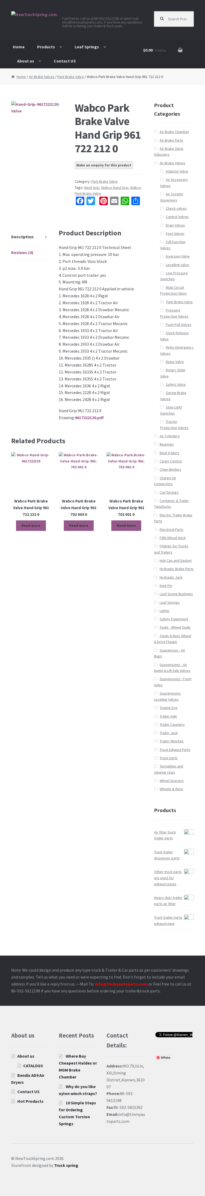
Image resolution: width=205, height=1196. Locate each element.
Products (46, 46)
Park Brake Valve (70, 76)
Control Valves (177, 216)
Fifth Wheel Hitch (173, 537)
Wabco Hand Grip (114, 187)
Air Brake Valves (41, 76)
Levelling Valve (177, 264)
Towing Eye (169, 707)
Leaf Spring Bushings (176, 593)
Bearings (167, 444)
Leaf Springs (87, 46)
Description (22, 236)
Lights (164, 610)
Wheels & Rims (171, 788)
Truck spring (66, 1165)
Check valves (176, 208)
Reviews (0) (22, 252)
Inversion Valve (178, 256)
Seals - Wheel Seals (175, 627)
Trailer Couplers (172, 724)
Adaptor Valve (177, 171)
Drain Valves (175, 225)
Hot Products (30, 1101)
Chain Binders (170, 469)
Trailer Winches (172, 741)
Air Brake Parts (171, 140)
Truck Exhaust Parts (175, 749)
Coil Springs (169, 492)
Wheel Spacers (172, 780)
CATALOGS (33, 1065)
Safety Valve (176, 384)
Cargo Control (171, 461)
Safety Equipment (174, 619)
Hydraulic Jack (171, 577)
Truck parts (169, 757)
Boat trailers (169, 452)
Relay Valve (175, 361)
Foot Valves (175, 233)
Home (19, 46)
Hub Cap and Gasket (176, 560)
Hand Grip (91, 187)
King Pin (166, 585)
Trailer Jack (169, 732)
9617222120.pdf (89, 417)
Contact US (65, 61)
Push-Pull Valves (178, 324)
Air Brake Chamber (174, 131)
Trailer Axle (168, 716)
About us (25, 61)
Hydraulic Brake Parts (177, 568)
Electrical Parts (171, 529)
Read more (31, 525)
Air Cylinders (170, 436)
